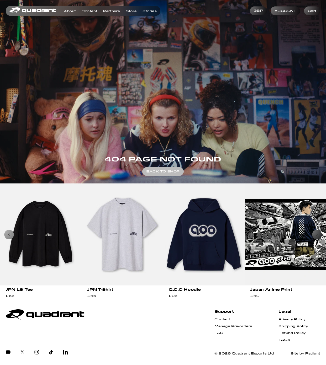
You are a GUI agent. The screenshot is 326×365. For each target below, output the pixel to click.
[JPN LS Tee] (41, 234)
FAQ (219, 333)
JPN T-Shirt (100, 289)
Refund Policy (292, 333)
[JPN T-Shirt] (122, 234)
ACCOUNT (285, 11)
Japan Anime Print (271, 289)
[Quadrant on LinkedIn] (65, 352)
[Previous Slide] (9, 234)
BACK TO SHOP (163, 171)
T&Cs (284, 340)
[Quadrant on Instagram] (36, 352)
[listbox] (258, 11)
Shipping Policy (293, 326)
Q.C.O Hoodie (185, 289)
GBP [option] (258, 11)
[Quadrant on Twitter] (22, 352)
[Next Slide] (317, 234)
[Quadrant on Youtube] (8, 352)
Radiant (312, 353)
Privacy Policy (292, 319)
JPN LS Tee (19, 289)
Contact (222, 319)
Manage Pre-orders (233, 326)
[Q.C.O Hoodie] (204, 234)
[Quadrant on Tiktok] (51, 352)
